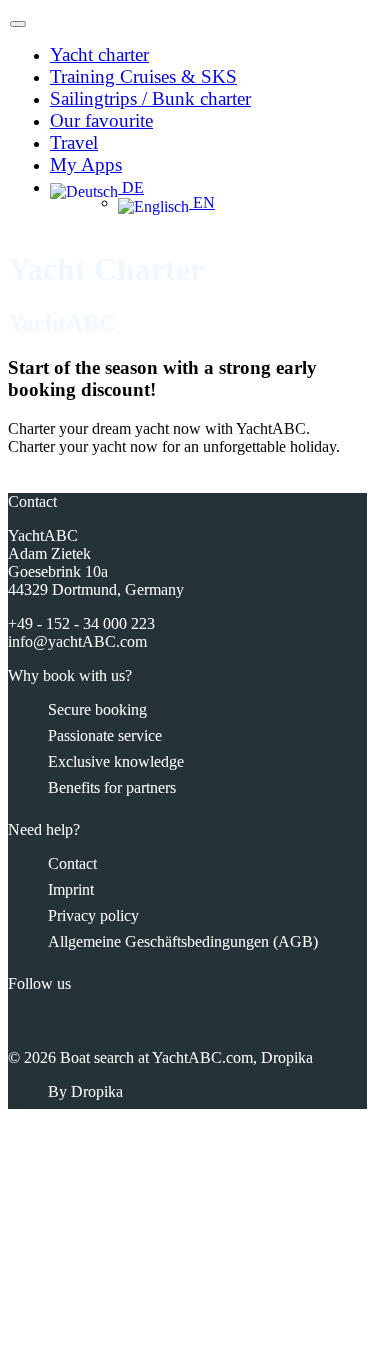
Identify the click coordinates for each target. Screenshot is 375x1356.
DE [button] (131, 187)
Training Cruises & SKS (143, 76)
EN (202, 202)
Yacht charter (99, 54)
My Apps (86, 164)
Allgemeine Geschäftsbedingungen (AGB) (183, 941)
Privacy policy (93, 915)
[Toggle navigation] (18, 24)
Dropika (97, 1091)
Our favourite (101, 120)
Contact (72, 863)
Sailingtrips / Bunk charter (150, 98)
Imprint (71, 889)
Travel (74, 142)
